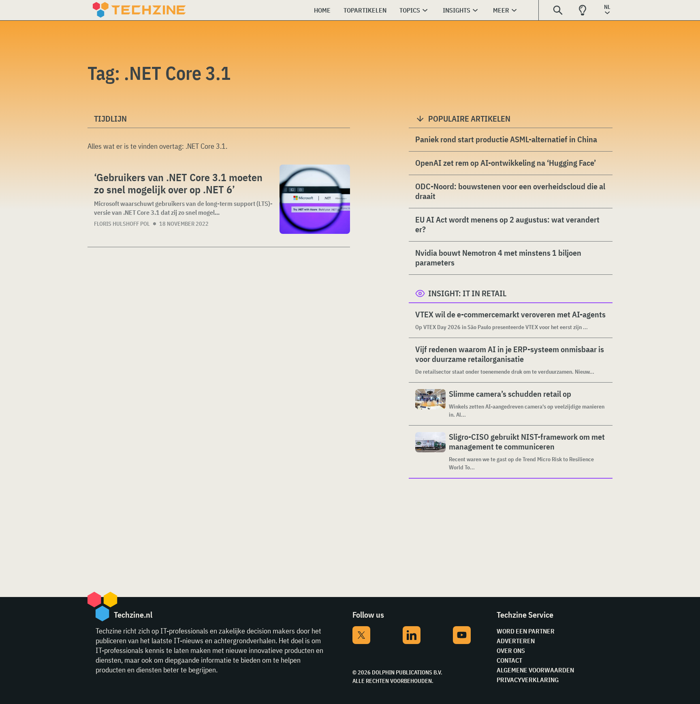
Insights (456, 10)
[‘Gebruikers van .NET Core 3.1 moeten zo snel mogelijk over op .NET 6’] (315, 199)
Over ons (511, 650)
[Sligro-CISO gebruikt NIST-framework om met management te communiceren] (430, 451)
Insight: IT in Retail (467, 293)
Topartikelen (365, 10)
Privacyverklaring (528, 680)
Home (322, 10)
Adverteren (516, 641)
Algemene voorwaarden (535, 670)
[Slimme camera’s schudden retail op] (430, 404)
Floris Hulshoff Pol (122, 223)
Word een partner (526, 631)
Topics (409, 10)
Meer (501, 10)
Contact (509, 660)
